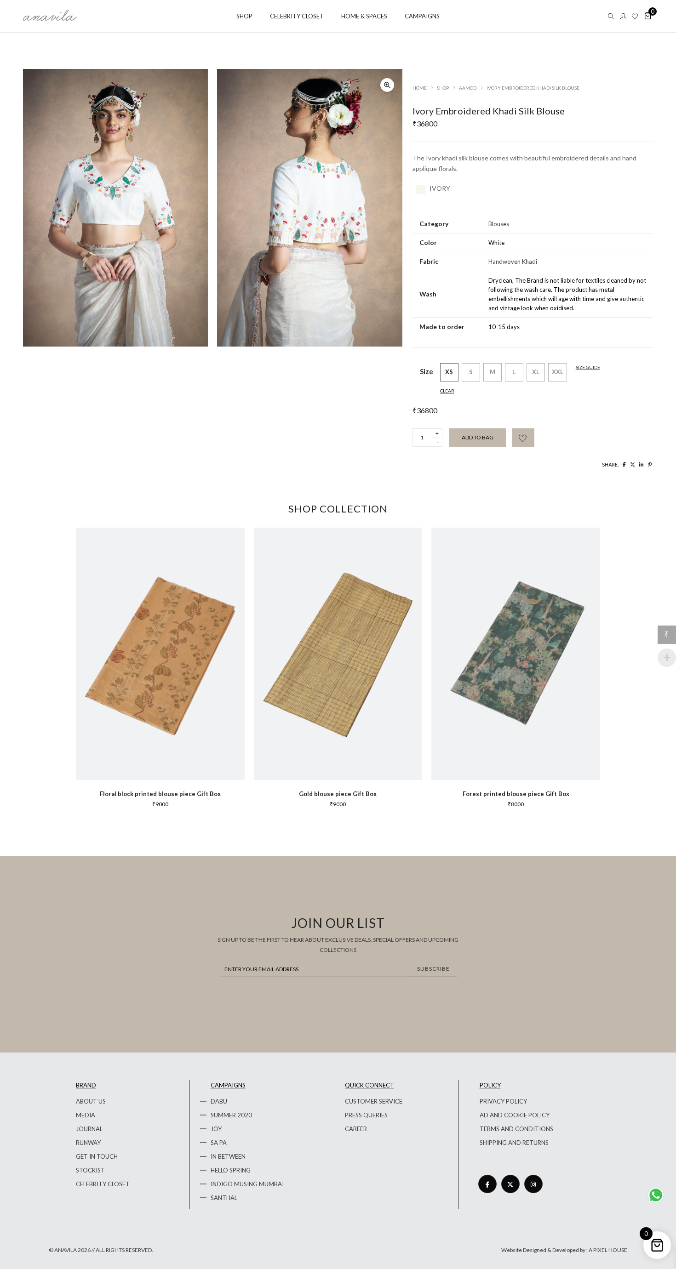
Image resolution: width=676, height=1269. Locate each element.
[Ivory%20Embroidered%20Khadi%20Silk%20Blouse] (624, 464)
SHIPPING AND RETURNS (514, 1142)
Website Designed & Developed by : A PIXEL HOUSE (564, 1249)
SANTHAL (224, 1197)
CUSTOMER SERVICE (373, 1101)
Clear (447, 390)
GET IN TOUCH (97, 1156)
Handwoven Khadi (512, 261)
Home (419, 88)
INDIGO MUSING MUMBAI (247, 1184)
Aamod (467, 88)
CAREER (356, 1128)
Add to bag (477, 437)
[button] (387, 85)
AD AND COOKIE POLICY (515, 1115)
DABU (219, 1101)
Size (426, 371)
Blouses (498, 224)
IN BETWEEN (228, 1156)
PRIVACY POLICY (503, 1101)
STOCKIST (90, 1170)
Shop (443, 88)
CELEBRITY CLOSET (103, 1184)
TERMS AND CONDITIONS (516, 1128)
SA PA (219, 1142)
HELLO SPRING (231, 1170)
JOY (216, 1128)
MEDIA (85, 1115)
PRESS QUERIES (366, 1115)
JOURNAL (89, 1128)
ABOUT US (91, 1101)
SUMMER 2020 (231, 1115)
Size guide (588, 367)
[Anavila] (50, 17)
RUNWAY (88, 1142)
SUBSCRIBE (433, 968)
